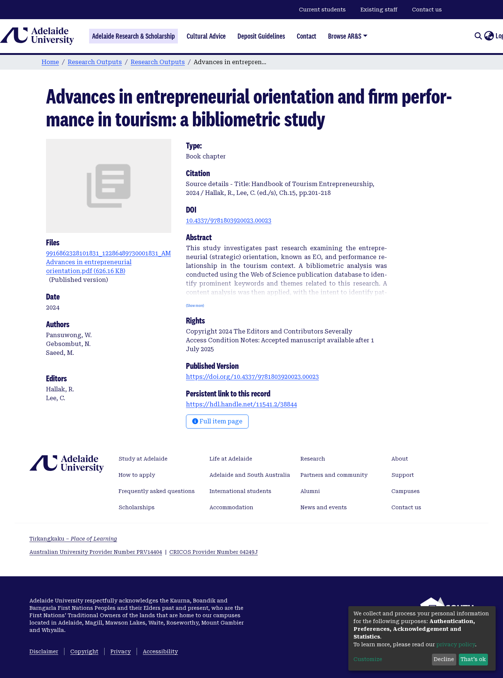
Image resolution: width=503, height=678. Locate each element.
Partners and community (333, 475)
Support (402, 475)
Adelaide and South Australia (250, 475)
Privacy (120, 651)
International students (240, 491)
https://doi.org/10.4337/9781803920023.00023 (252, 376)
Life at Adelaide (231, 459)
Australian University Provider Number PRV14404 (95, 552)
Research (312, 459)
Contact (306, 36)
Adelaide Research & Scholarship (133, 36)
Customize (367, 659)
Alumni (310, 491)
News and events (323, 507)
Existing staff (378, 10)
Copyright (84, 651)
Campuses (405, 491)
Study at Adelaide (143, 459)
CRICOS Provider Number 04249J (213, 552)
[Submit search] (478, 36)
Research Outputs (95, 62)
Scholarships (137, 507)
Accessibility (160, 651)
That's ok (473, 659)
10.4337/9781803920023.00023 (228, 220)
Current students (322, 10)
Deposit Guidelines (261, 36)
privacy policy (455, 644)
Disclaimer (43, 651)
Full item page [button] (220, 421)
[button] (489, 36)
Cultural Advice (206, 36)
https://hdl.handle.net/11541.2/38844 (241, 404)
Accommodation (231, 507)
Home (50, 62)
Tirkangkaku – (73, 539)
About (399, 459)
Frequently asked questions (157, 491)
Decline (444, 659)
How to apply (137, 475)
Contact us (427, 10)
